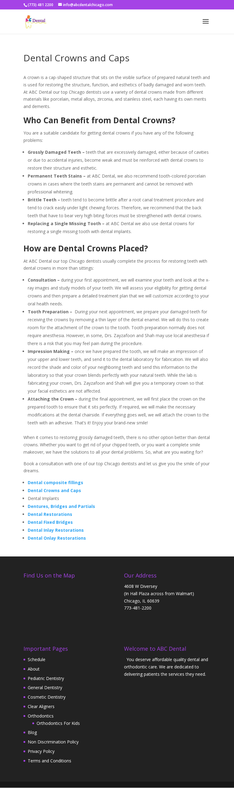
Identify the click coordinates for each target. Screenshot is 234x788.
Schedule (36, 659)
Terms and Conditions (49, 761)
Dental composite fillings (55, 482)
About (34, 669)
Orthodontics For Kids (58, 723)
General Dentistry (45, 687)
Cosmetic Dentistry (47, 697)
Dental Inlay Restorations (56, 530)
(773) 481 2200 (40, 4)
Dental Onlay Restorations (57, 538)
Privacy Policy (41, 751)
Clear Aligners (41, 706)
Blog (32, 732)
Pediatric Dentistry (46, 678)
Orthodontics (41, 716)
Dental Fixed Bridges (50, 522)
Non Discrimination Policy (53, 742)
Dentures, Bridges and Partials (61, 506)
